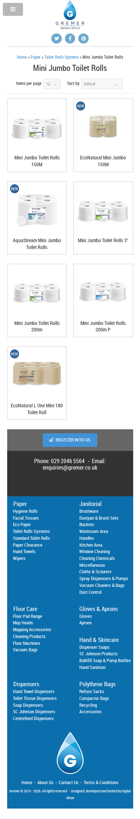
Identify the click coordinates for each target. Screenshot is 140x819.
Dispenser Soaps (94, 647)
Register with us (73, 440)
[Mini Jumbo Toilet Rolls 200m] (37, 292)
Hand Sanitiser (92, 667)
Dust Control (90, 592)
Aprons (85, 622)
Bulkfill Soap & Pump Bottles (105, 660)
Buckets (86, 524)
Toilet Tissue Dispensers (35, 698)
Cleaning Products (29, 636)
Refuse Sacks (91, 691)
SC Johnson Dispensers (34, 711)
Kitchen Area (90, 545)
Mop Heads (23, 622)
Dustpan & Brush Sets (98, 518)
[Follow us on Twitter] (56, 38)
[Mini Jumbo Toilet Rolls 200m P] (103, 292)
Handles (86, 538)
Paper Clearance (27, 545)
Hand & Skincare (99, 639)
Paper (36, 57)
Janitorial (90, 503)
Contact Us (69, 782)
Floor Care (25, 609)
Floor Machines (26, 643)
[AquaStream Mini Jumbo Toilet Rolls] (37, 209)
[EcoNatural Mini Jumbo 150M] (103, 126)
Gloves (85, 616)
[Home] (70, 776)
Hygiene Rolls (25, 511)
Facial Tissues (26, 518)
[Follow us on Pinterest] (83, 38)
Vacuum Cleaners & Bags (102, 585)
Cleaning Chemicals (97, 558)
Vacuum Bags (25, 649)
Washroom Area (93, 531)
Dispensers (26, 684)
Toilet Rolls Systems (62, 57)
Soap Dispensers (28, 705)
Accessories (90, 711)
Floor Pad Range (27, 616)
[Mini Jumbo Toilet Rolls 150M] (37, 126)
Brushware (88, 511)
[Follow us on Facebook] (70, 38)
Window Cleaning (94, 551)
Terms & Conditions (101, 782)
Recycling (88, 705)
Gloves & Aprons (98, 609)
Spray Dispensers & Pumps (103, 578)
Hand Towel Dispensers (34, 691)
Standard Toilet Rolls (31, 538)
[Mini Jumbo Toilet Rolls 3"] (103, 209)
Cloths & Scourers (95, 571)
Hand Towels (24, 551)
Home (22, 57)
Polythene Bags (97, 684)
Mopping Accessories (32, 629)
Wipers (19, 558)
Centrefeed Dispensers (33, 718)
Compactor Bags (94, 698)
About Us (45, 782)
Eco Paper (22, 524)
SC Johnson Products (98, 653)
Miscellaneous (92, 565)
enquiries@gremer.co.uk (70, 467)
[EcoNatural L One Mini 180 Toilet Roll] (37, 374)
